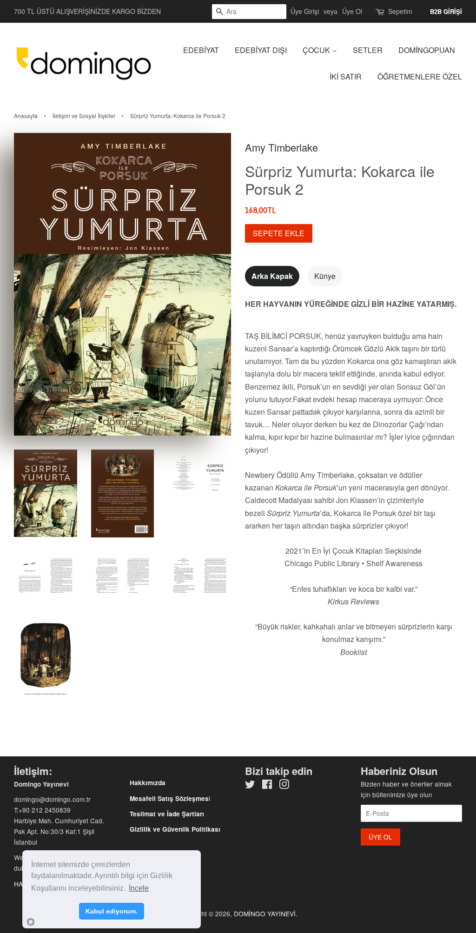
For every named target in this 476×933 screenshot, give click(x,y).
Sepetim (400, 11)
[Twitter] (250, 785)
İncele (139, 888)
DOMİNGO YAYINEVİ (265, 913)
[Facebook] (267, 785)
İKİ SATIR (346, 76)
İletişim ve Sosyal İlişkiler (84, 115)
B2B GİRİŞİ (446, 11)
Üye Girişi (305, 11)
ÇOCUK (317, 50)
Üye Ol (352, 11)
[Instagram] (284, 785)
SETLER (368, 50)
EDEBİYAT (201, 50)
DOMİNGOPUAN (426, 50)
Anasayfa (26, 115)
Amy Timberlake (281, 147)
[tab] (272, 276)
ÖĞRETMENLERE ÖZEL (419, 76)
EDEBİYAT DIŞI (261, 50)
